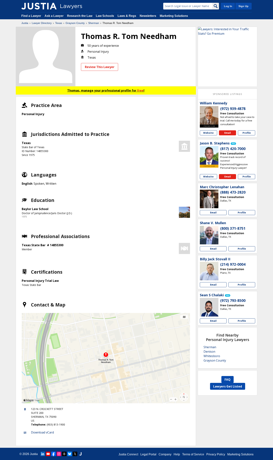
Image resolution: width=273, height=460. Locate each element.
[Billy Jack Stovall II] (209, 271)
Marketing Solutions (174, 15)
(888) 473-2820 (233, 192)
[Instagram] (59, 454)
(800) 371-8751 (233, 228)
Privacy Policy (215, 454)
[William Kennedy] (209, 115)
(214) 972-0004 (233, 264)
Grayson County (75, 23)
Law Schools (105, 15)
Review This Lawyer (99, 67)
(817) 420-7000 (233, 148)
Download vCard (42, 432)
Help (177, 454)
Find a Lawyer (31, 15)
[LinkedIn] (42, 454)
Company (165, 454)
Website (208, 132)
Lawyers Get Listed (227, 386)
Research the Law (79, 15)
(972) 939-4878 (233, 108)
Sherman (93, 23)
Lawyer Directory (42, 23)
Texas (58, 23)
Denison (209, 351)
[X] (75, 454)
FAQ (227, 379)
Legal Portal (148, 454)
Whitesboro (212, 356)
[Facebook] (53, 454)
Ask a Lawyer (54, 15)
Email (227, 132)
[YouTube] (48, 454)
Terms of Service (193, 454)
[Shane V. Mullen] (209, 235)
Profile (247, 132)
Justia (24, 23)
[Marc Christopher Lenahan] (209, 199)
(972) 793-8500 (233, 300)
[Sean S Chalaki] (209, 307)
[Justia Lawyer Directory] (39, 6)
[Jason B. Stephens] (209, 155)
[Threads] (64, 454)
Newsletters (148, 15)
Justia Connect (128, 454)
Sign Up (243, 6)
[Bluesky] (69, 454)
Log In (228, 6)
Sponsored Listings (227, 94)
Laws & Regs (127, 15)
